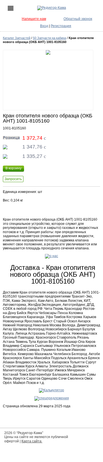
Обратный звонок (78, 19)
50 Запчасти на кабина (49, 38)
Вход (44, 26)
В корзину (13, 168)
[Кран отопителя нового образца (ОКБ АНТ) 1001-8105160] (48, 80)
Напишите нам (34, 19)
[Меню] (10, 8)
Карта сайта (31, 441)
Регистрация (61, 26)
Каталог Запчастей (16, 38)
